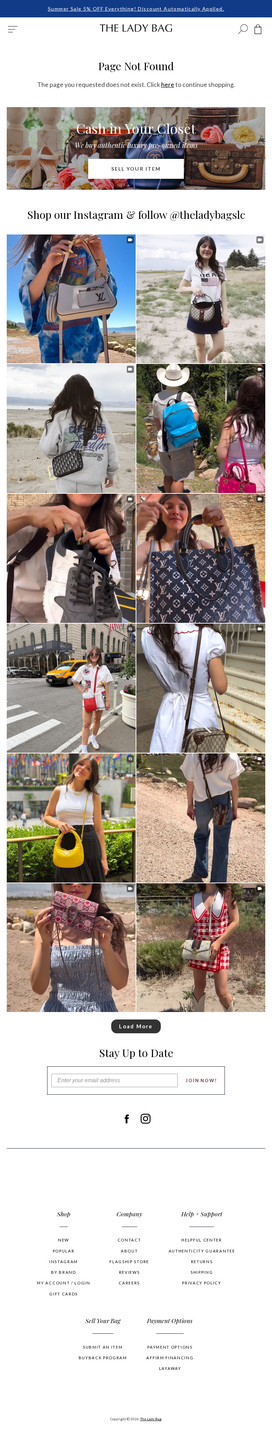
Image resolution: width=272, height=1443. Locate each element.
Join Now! (201, 1080)
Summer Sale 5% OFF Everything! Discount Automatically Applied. (136, 9)
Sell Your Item (136, 169)
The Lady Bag (151, 1419)
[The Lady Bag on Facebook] (126, 1118)
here (167, 84)
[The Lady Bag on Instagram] (145, 1118)
